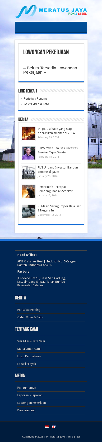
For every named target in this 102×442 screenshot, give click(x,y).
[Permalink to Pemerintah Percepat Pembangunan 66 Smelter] (28, 191)
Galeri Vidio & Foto (36, 104)
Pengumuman (26, 387)
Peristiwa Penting (35, 98)
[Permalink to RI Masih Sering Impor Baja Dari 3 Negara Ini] (28, 211)
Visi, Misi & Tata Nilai (31, 341)
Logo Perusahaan (29, 356)
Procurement (26, 410)
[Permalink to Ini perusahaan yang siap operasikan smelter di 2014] (28, 133)
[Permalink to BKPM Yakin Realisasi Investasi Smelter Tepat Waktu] (28, 153)
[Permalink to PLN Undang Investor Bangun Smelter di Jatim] (28, 172)
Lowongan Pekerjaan (31, 402)
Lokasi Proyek (26, 364)
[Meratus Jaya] (51, 14)
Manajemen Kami (29, 348)
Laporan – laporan (29, 395)
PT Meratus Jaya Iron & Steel (63, 436)
